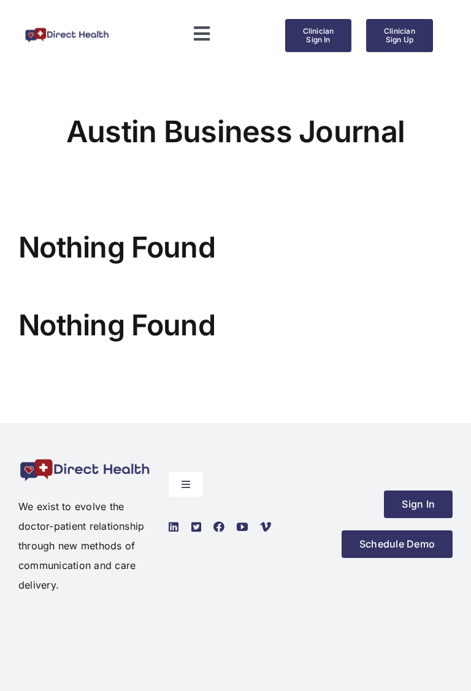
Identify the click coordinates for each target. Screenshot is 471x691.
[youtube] (242, 526)
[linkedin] (173, 526)
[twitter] (196, 526)
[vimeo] (265, 526)
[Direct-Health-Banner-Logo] (67, 32)
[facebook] (218, 526)
